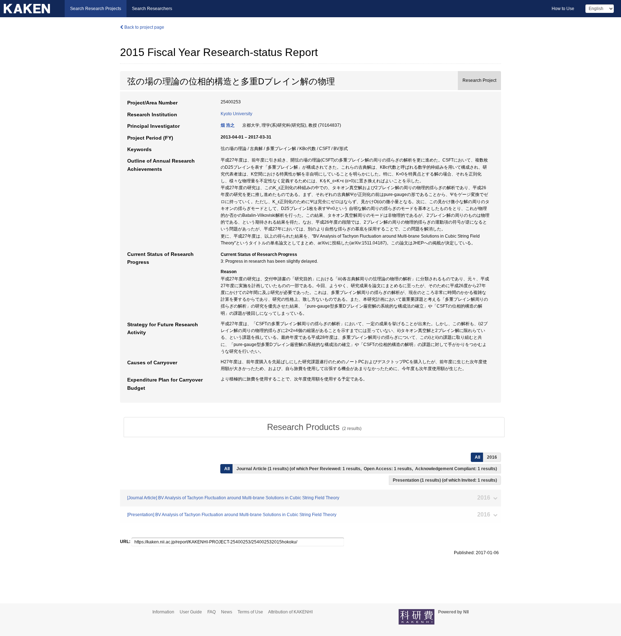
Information (163, 611)
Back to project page (143, 27)
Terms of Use (250, 611)
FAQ (211, 611)
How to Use (563, 8)
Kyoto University (236, 113)
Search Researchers (152, 8)
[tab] (314, 427)
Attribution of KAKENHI (290, 611)
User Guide (191, 611)
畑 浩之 (228, 125)
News (226, 611)
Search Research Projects (95, 8)
